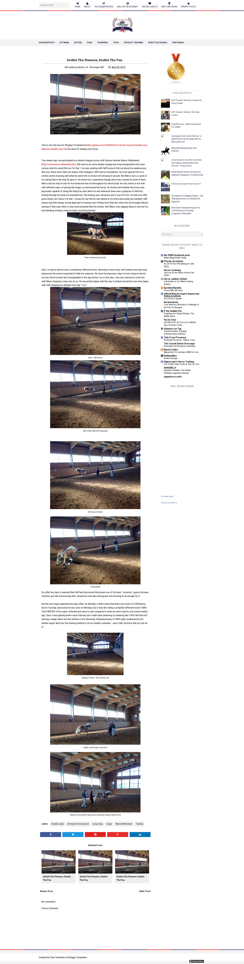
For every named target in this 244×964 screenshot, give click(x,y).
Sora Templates (58, 957)
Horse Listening (172, 270)
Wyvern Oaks (171, 349)
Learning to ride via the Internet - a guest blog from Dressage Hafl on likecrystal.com (186, 139)
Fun (89, 42)
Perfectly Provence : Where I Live (179, 340)
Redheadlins (170, 355)
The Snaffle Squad (167, 496)
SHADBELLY (170, 367)
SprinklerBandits (172, 287)
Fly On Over (170, 319)
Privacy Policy (188, 7)
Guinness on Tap (172, 328)
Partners (177, 42)
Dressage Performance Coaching (179, 346)
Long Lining (97, 824)
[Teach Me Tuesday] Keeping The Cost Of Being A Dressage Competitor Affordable (185, 210)
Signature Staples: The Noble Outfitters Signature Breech (177, 371)
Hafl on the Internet (127, 7)
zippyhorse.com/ (173, 376)
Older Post (145, 891)
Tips (115, 42)
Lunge (109, 824)
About (87, 7)
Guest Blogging (157, 42)
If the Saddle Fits (173, 311)
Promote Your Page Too (169, 503)
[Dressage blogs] (176, 83)
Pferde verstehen (173, 261)
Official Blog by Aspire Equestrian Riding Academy (181, 294)
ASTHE (77, 42)
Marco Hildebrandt (124, 824)
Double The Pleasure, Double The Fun (57, 878)
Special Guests (150, 7)
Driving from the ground (78, 824)
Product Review (133, 42)
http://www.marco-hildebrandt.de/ (58, 164)
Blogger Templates (77, 957)
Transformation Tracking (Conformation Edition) (175, 332)
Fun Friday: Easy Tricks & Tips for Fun (181, 364)
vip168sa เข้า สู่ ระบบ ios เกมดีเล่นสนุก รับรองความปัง (180, 323)
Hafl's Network (169, 7)
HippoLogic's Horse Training (179, 361)
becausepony (171, 302)
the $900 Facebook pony (177, 255)
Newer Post (46, 891)
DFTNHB (64, 42)
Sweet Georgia (170, 358)
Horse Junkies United (175, 279)
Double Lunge (58, 824)
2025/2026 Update (173, 298)
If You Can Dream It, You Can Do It (186, 184)
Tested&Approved (103, 7)
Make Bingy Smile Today (175, 257)
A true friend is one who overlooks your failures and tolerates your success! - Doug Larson (186, 163)
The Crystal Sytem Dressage (179, 343)
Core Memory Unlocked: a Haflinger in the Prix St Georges (181, 306)
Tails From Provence (175, 337)
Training (102, 42)
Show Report (46, 42)
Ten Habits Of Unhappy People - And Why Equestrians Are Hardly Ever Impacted (187, 199)
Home (77, 7)
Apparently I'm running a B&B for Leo (181, 352)
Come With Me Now (173, 290)
